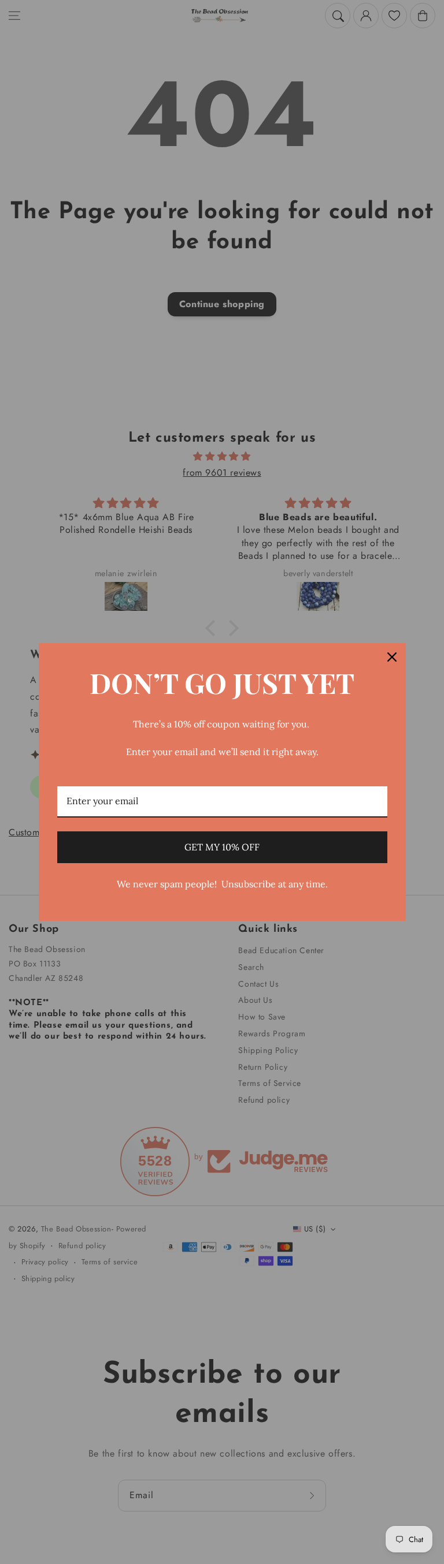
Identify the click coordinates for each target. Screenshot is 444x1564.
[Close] (392, 657)
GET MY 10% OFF (222, 847)
